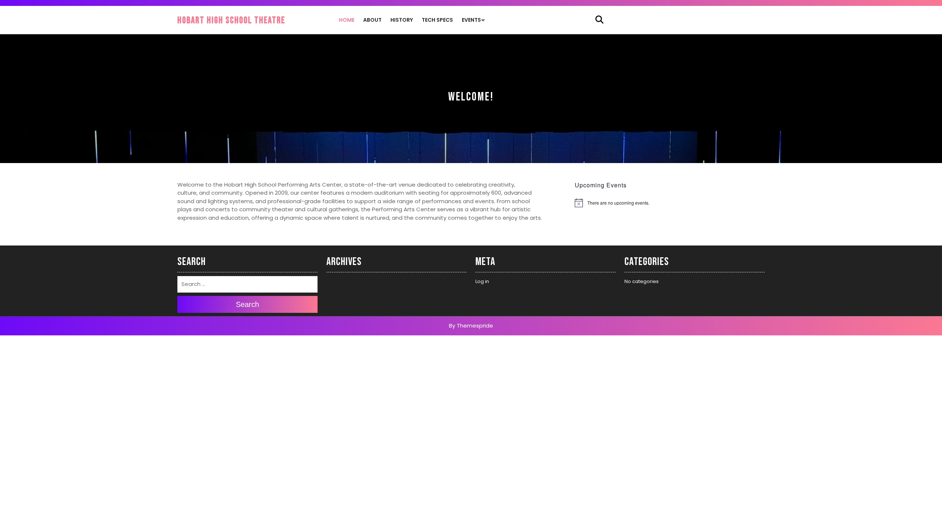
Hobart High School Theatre (231, 20)
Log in (482, 281)
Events (471, 20)
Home (346, 20)
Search (247, 305)
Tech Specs (437, 20)
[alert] (670, 202)
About (372, 20)
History (401, 20)
